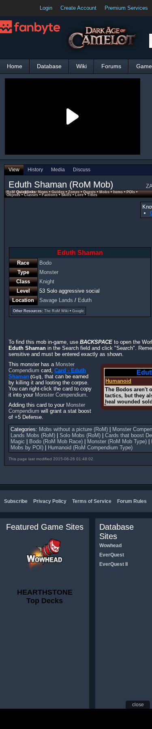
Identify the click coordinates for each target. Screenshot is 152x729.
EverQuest (111, 555)
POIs (130, 192)
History (35, 170)
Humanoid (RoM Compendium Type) (90, 447)
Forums (111, 66)
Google (78, 311)
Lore (79, 195)
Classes (31, 195)
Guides (57, 192)
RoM (10, 192)
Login (46, 8)
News (43, 192)
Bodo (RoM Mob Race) (56, 441)
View (14, 170)
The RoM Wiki (56, 311)
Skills (66, 195)
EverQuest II (113, 564)
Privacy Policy (49, 501)
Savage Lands (56, 300)
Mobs (104, 192)
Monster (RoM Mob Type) (117, 441)
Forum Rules (132, 501)
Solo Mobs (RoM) (80, 435)
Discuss (81, 170)
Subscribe (16, 501)
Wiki (81, 66)
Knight (46, 281)
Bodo (45, 263)
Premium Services (126, 8)
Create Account (78, 8)
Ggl (36, 376)
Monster (48, 272)
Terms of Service (91, 501)
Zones (73, 192)
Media (58, 170)
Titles (92, 195)
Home (14, 66)
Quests (89, 192)
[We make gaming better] (26, 8)
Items (118, 192)
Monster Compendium (60, 395)
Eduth (85, 300)
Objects (13, 195)
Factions (50, 195)
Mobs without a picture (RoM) (73, 429)
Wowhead (110, 545)
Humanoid (118, 381)
